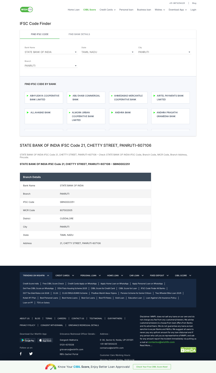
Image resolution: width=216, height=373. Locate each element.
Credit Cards (106, 9)
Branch (28, 61)
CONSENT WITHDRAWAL (52, 325)
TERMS (49, 318)
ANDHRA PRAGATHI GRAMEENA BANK (167, 114)
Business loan (144, 9)
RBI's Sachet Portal (69, 354)
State (83, 47)
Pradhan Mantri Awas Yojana (104, 293)
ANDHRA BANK (123, 112)
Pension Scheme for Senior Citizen (136, 293)
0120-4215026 (67, 344)
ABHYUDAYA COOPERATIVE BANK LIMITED (44, 97)
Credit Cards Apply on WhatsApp (82, 283)
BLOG (37, 318)
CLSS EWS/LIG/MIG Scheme (74, 293)
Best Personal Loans (49, 298)
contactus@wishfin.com (111, 348)
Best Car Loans (88, 298)
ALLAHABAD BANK (41, 112)
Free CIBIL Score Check (53, 283)
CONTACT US (78, 318)
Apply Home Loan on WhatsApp (114, 283)
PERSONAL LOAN (88, 275)
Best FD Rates (105, 298)
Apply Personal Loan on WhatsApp (147, 283)
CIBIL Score (181, 275)
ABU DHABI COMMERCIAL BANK (86, 97)
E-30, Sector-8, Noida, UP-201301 (116, 340)
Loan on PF (28, 302)
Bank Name (30, 47)
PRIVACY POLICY (27, 325)
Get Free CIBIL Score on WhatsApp (38, 288)
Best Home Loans (69, 298)
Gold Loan (119, 298)
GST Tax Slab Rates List (36, 293)
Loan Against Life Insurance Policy (161, 298)
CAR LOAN (134, 275)
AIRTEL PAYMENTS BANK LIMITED (170, 97)
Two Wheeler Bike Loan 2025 (168, 293)
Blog (194, 3)
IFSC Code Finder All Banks (153, 288)
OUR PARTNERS (115, 318)
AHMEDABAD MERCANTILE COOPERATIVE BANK (128, 97)
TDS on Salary (43, 302)
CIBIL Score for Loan (128, 288)
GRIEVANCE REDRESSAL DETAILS (83, 325)
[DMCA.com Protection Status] (188, 349)
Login (193, 9)
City (140, 47)
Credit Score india (31, 283)
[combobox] (51, 51)
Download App (177, 9)
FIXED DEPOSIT (157, 275)
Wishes (159, 9)
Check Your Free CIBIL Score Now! (152, 367)
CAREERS (62, 318)
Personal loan (126, 9)
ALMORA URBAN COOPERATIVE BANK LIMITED (83, 116)
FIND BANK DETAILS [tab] (79, 34)
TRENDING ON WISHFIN (34, 275)
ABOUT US (25, 318)
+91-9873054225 (177, 3)
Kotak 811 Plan (29, 298)
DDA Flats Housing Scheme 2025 (72, 288)
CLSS (55, 293)
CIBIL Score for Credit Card (103, 288)
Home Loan (74, 9)
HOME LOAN (113, 275)
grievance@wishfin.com (71, 349)
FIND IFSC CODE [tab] (39, 34)
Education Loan (135, 298)
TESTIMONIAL (95, 318)
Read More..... (146, 345)
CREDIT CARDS (63, 275)
